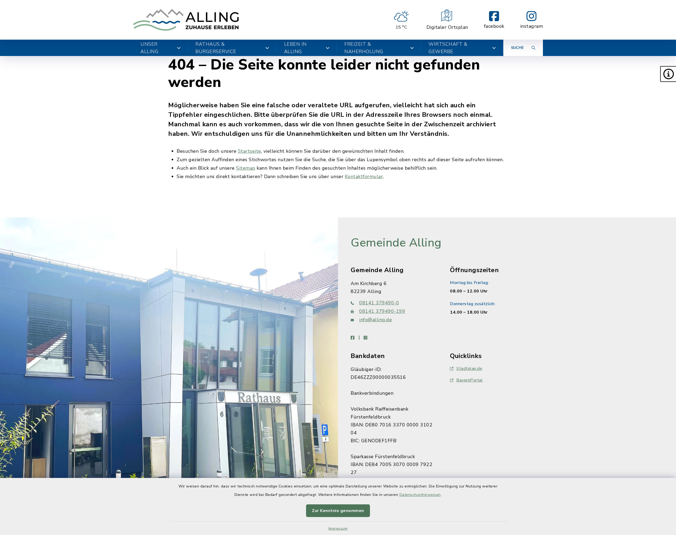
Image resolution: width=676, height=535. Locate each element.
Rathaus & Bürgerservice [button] (215, 48)
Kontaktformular (364, 176)
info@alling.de (375, 320)
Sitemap (245, 168)
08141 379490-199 (382, 311)
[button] (668, 74)
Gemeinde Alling (396, 243)
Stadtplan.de (469, 368)
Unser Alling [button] (149, 48)
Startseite (249, 151)
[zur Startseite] (186, 20)
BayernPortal (469, 380)
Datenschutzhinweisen (420, 494)
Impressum (338, 528)
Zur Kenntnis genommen (338, 511)
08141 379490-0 (379, 303)
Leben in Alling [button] (295, 48)
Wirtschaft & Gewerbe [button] (448, 48)
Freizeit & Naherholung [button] (363, 48)
